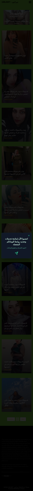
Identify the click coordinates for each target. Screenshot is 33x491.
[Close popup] (29, 235)
